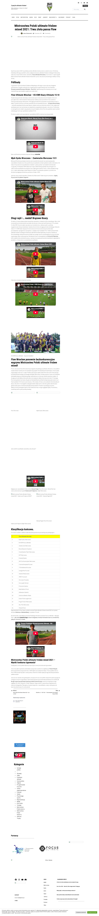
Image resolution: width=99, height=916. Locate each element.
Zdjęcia (19, 786)
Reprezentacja (21, 803)
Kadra (31, 17)
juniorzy (45, 17)
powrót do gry (24, 621)
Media (18, 805)
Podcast (68, 17)
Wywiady (19, 777)
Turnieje (19, 809)
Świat (39, 17)
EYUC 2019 (20, 807)
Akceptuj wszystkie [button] (92, 912)
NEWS (13, 17)
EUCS (35, 17)
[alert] (19, 705)
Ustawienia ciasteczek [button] (81, 912)
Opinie (18, 798)
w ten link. (37, 154)
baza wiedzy (52, 17)
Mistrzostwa (24, 17)
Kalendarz (61, 17)
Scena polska (20, 784)
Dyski (17, 17)
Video (18, 779)
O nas (73, 17)
